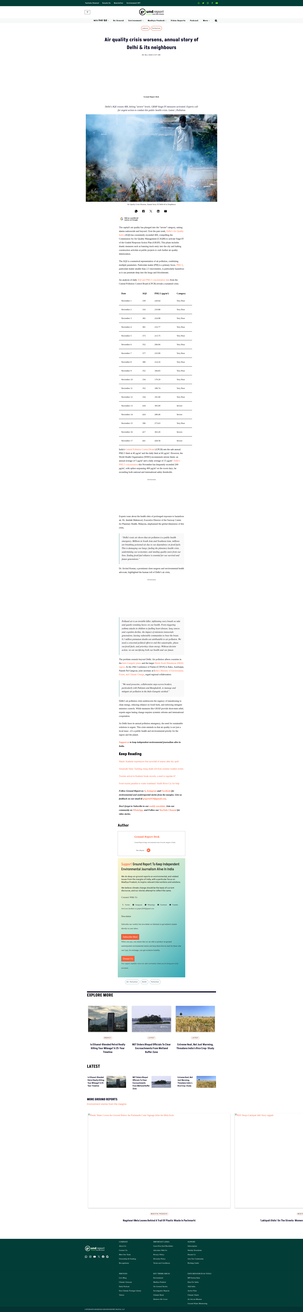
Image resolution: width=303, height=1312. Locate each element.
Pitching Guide (193, 1263)
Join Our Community (196, 1259)
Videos (121, 1295)
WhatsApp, (138, 810)
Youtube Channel (92, 3)
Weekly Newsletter (195, 1250)
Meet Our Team (125, 1255)
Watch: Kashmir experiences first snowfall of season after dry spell (149, 761)
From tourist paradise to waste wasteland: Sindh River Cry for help (149, 783)
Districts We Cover (160, 1299)
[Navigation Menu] (87, 12)
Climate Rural (158, 1295)
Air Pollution (132, 982)
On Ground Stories (160, 1287)
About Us (122, 1246)
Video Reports (178, 20)
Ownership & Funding (127, 1259)
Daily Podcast (124, 1287)
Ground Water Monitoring (197, 1304)
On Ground (118, 20)
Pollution (156, 28)
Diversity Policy (159, 1259)
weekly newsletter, (157, 806)
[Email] (148, 850)
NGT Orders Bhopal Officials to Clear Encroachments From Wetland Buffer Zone (151, 1048)
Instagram (152, 791)
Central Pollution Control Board (140, 449)
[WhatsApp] (86, 1256)
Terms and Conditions (161, 1263)
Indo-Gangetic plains (131, 663)
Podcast (194, 20)
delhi (144, 982)
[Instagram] (207, 3)
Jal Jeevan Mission (195, 1299)
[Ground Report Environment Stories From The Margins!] (152, 12)
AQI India (191, 1287)
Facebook (166, 791)
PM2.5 (179, 265)
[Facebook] (212, 3)
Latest (145, 28)
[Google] (107, 1256)
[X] (203, 3)
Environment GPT (133, 3)
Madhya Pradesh (159, 1214)
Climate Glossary (125, 1282)
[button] (108, 20)
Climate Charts (193, 1295)
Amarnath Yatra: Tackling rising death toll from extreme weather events (151, 769)
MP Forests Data (194, 1278)
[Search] (216, 21)
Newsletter (118, 3)
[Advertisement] (151, 73)
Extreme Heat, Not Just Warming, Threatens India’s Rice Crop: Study (195, 1046)
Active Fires (192, 1291)
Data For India (193, 1282)
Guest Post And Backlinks (163, 1246)
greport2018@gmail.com (154, 798)
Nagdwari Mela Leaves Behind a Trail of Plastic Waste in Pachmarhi (159, 1220)
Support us (124, 742)
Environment (158, 1278)
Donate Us (106, 3)
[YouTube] (94, 1256)
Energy (107, 1038)
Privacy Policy (158, 1255)
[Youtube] (216, 3)
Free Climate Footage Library (130, 1291)
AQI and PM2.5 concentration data (153, 280)
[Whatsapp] (198, 3)
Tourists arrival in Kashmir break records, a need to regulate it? (147, 776)
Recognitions (124, 1263)
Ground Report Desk (151, 97)
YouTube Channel (168, 810)
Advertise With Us (160, 1250)
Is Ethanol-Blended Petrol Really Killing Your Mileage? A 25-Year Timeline (107, 1048)
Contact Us (123, 1250)
